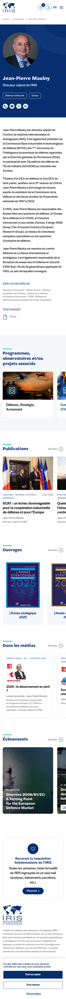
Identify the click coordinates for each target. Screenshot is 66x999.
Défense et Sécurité (14, 95)
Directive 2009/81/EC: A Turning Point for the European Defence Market (25, 801)
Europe (35, 95)
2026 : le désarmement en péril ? (28, 689)
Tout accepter (33, 974)
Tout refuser (33, 985)
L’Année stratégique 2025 (22, 615)
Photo (13, 316)
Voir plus (52, 449)
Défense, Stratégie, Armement (20, 407)
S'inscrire (32, 891)
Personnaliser (33, 993)
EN (55, 7)
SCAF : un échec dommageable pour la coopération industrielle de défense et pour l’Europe (26, 508)
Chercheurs (18, 19)
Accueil (6, 19)
